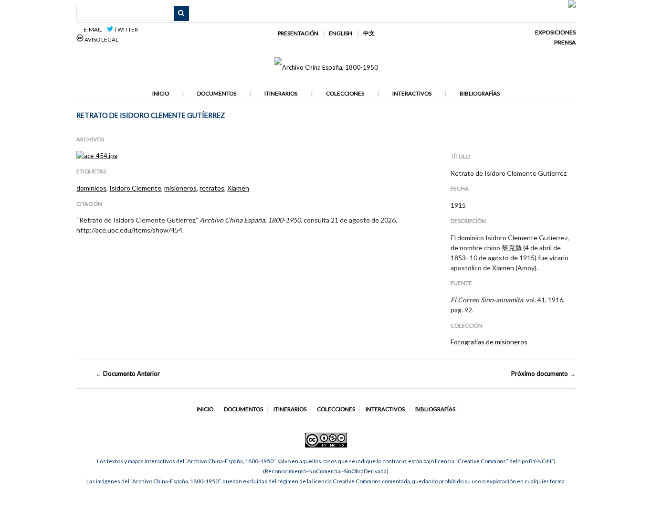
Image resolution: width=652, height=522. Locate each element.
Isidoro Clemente (135, 188)
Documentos (216, 93)
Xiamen (238, 188)
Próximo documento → (543, 373)
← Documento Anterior (127, 373)
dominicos (91, 188)
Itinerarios (280, 93)
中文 (369, 33)
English (340, 33)
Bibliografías (480, 93)
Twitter (125, 29)
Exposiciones (555, 32)
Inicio (160, 93)
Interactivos (411, 93)
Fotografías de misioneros (489, 342)
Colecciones (345, 93)
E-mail (94, 29)
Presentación (298, 33)
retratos (212, 188)
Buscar (181, 13)
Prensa (565, 42)
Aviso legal (101, 39)
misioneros (180, 188)
